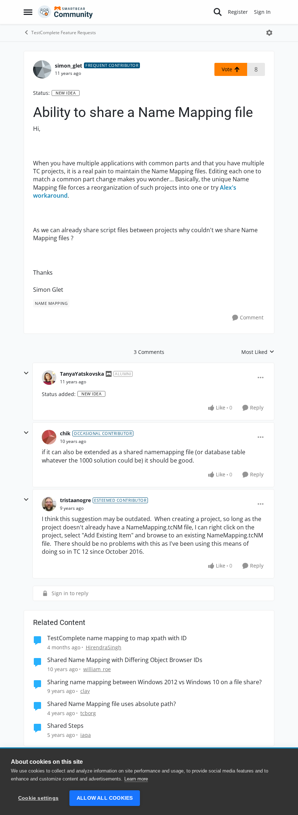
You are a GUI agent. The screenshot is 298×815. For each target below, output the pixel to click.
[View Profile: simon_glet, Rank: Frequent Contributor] (42, 69)
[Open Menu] (269, 33)
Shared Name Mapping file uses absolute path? (111, 704)
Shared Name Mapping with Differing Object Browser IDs (124, 660)
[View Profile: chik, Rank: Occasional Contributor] (49, 437)
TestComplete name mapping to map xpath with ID (117, 638)
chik (65, 433)
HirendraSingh (103, 647)
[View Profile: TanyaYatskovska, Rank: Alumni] (49, 377)
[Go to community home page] (65, 12)
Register (238, 11)
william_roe (97, 669)
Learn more (136, 779)
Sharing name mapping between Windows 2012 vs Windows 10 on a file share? (154, 682)
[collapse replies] (26, 373)
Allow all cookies (105, 798)
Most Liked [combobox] (257, 352)
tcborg (88, 713)
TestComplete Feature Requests (63, 32)
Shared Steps (65, 726)
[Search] (217, 12)
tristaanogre (75, 500)
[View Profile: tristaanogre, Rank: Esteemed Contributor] (49, 504)
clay (85, 690)
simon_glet (68, 65)
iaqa (85, 734)
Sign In (262, 11)
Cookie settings (38, 798)
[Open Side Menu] (28, 12)
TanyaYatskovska (82, 373)
